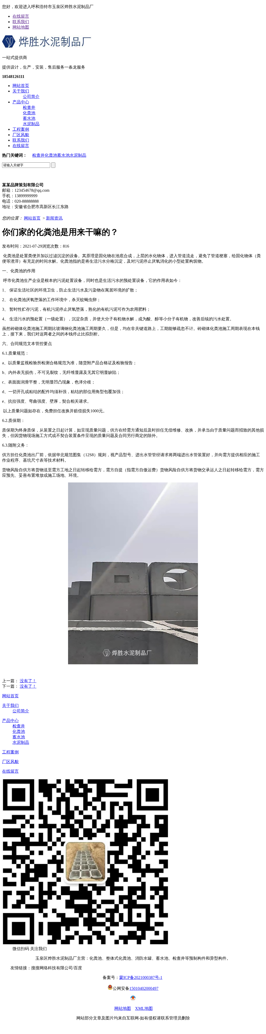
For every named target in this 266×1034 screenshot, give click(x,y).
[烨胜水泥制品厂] (47, 46)
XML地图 (144, 1008)
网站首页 (20, 85)
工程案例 (20, 129)
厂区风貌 (20, 134)
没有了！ (28, 681)
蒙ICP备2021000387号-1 (140, 977)
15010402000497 (143, 988)
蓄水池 (29, 118)
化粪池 (29, 113)
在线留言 (20, 16)
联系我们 (20, 21)
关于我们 (20, 91)
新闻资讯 (54, 218)
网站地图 (20, 27)
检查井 (29, 107)
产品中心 (20, 102)
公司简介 (31, 96)
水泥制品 (31, 124)
